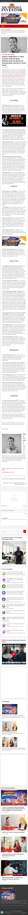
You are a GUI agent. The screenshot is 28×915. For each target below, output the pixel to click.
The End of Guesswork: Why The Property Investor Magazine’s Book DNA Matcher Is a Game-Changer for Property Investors (13, 809)
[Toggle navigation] (2, 26)
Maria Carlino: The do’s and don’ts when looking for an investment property (14, 483)
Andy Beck (5, 880)
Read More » (9, 734)
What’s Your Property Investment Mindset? (9, 732)
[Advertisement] (14, 683)
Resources (13, 874)
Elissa (8, 572)
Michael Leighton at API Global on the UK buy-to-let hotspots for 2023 (15, 599)
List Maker (4, 54)
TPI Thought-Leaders (6, 829)
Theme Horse (9, 912)
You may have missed (8, 788)
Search (24, 531)
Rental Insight (22, 804)
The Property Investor (17, 911)
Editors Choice (5, 804)
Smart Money (11, 54)
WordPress (24, 912)
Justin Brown (9, 623)
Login (25, 505)
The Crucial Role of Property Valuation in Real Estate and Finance (13, 748)
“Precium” (7, 456)
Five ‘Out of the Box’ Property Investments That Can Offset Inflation (15, 580)
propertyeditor (5, 67)
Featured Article (14, 804)
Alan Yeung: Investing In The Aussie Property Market (14, 478)
